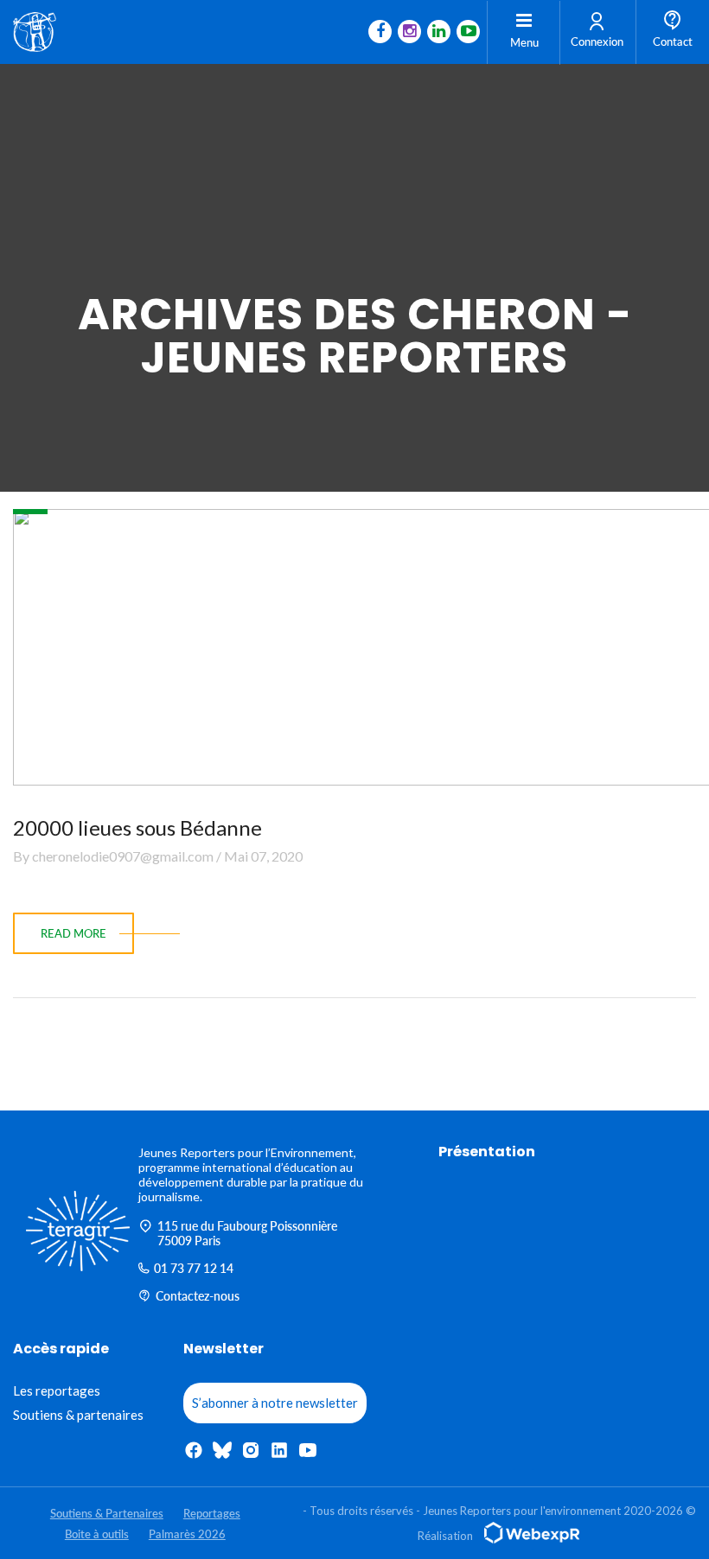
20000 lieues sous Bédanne (137, 827)
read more (73, 933)
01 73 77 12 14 (193, 1268)
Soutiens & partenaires (78, 1414)
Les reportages (56, 1390)
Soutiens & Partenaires (106, 1513)
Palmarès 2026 (187, 1534)
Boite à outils (97, 1534)
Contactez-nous (198, 1296)
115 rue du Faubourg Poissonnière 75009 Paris (247, 1233)
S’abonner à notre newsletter (275, 1402)
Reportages (211, 1513)
